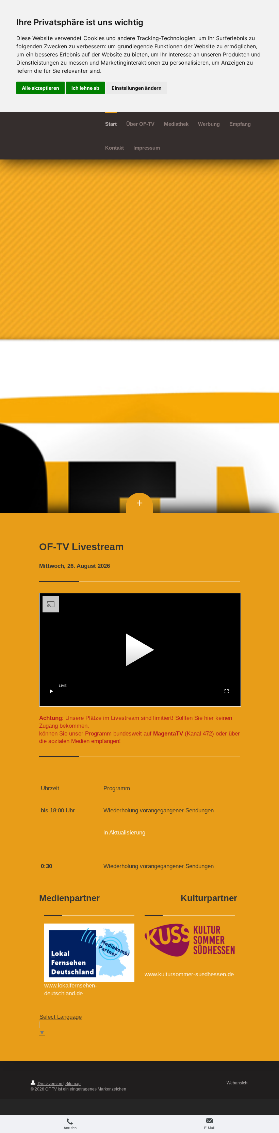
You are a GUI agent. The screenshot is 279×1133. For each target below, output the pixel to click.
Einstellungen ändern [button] (137, 88)
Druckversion (50, 1083)
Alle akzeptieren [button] (40, 88)
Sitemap (73, 1083)
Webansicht (237, 1083)
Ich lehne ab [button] (85, 88)
